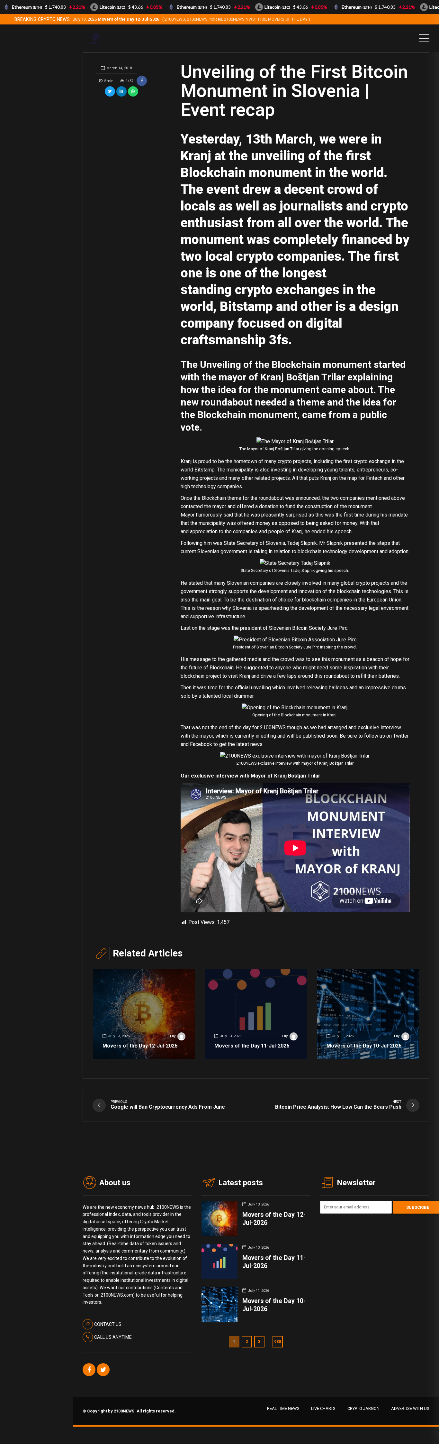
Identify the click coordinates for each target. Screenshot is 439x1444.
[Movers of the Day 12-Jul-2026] (144, 1014)
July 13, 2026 (191, 19)
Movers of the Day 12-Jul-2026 (140, 1046)
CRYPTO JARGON (363, 1408)
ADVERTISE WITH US (410, 1408)
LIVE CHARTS (323, 1408)
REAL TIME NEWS (283, 1408)
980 (277, 1341)
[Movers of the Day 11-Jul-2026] (255, 1014)
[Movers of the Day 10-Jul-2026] (368, 1014)
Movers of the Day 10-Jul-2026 (364, 1046)
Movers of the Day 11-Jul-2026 (251, 1046)
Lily (172, 1036)
